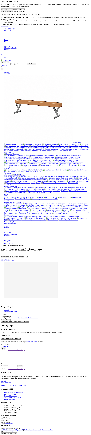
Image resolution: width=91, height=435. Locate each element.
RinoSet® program (9, 399)
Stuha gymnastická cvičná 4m (12, 397)
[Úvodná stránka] (6, 60)
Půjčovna (7, 41)
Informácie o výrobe (6, 382)
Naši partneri (7, 46)
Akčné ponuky (14, 223)
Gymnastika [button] (7, 152)
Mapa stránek (19, 430)
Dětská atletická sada (10, 394)
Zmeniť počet (4, 318)
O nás (6, 40)
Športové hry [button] (8, 184)
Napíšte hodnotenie (31, 341)
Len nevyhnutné (13, 9)
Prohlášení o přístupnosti (7, 430)
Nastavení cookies (47, 430)
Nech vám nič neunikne (7, 364)
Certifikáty (4, 381)
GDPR (39, 430)
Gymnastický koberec (10, 396)
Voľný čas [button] (7, 200)
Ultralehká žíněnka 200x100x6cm (13, 392)
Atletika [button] (6, 72)
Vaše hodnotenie (5, 345)
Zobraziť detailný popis (7, 260)
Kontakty (7, 49)
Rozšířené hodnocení (7, 346)
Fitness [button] (6, 194)
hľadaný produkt (5, 64)
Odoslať (3, 348)
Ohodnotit (40, 341)
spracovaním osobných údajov (16, 350)
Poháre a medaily (9, 221)
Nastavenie (4, 9)
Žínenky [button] (6, 168)
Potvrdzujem (4, 26)
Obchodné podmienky (10, 48)
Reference (7, 223)
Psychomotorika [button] (8, 215)
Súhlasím (21, 9)
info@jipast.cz (9, 423)
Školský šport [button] (8, 173)
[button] (1, 54)
